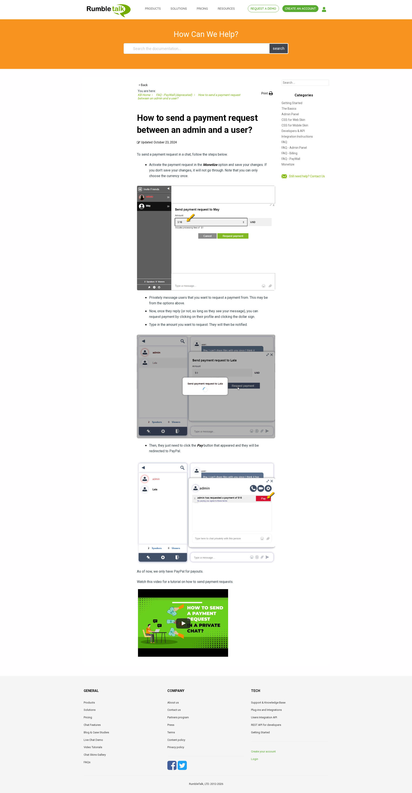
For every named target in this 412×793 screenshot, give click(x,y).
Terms (171, 732)
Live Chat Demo (93, 739)
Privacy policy (175, 747)
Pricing (88, 717)
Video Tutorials (93, 747)
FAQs (87, 762)
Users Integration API (264, 717)
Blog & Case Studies (96, 732)
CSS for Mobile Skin (295, 125)
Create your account (263, 751)
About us (173, 702)
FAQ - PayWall (291, 159)
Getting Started (292, 103)
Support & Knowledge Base (268, 702)
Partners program (178, 717)
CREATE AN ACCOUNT (300, 9)
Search (279, 48)
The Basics (289, 108)
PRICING (202, 9)
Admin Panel (290, 114)
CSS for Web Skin (293, 119)
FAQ (284, 142)
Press (170, 724)
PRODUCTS (153, 9)
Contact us (174, 709)
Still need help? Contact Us (307, 176)
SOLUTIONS (179, 9)
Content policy (176, 739)
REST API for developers (266, 724)
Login (254, 759)
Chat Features (92, 724)
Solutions (89, 709)
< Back (143, 85)
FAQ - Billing (289, 153)
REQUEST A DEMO (263, 9)
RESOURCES (226, 9)
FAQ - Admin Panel (294, 147)
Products (89, 702)
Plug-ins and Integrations (266, 709)
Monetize (288, 164)
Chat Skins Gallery (95, 754)
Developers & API (293, 131)
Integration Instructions (297, 136)
